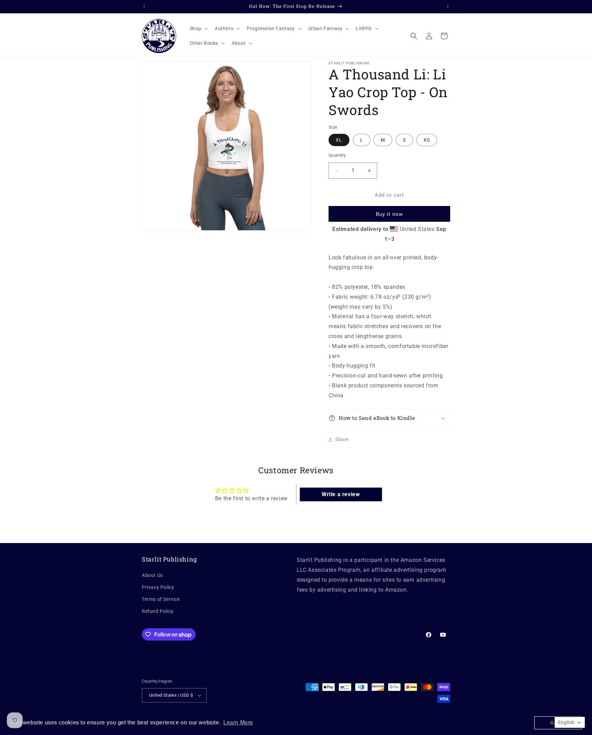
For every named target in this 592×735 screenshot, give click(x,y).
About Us (152, 575)
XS (426, 140)
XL (339, 140)
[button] (198, 28)
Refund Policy (158, 611)
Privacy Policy (158, 587)
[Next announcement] (447, 6)
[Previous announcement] (144, 6)
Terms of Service (161, 599)
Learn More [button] (238, 722)
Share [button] (342, 439)
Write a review (341, 494)
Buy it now (389, 214)
